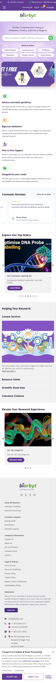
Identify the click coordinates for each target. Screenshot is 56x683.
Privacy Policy (10, 574)
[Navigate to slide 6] (33, 296)
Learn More (15, 288)
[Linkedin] (21, 495)
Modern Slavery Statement (16, 581)
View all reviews (44, 194)
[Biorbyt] (28, 16)
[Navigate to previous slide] (6, 74)
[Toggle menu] (4, 7)
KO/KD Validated (10, 50)
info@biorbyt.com (15, 619)
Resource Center (11, 379)
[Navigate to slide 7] (35, 296)
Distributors (9, 525)
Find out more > (9, 371)
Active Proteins (46, 55)
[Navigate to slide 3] (25, 296)
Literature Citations (13, 396)
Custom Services (11, 316)
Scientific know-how (13, 511)
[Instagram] (34, 495)
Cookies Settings (48, 677)
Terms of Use (10, 566)
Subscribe (11, 610)
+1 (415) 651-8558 (18, 632)
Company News (11, 551)
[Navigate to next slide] (50, 74)
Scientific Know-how (13, 387)
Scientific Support (12, 529)
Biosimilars (10, 55)
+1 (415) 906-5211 (18, 624)
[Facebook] (30, 495)
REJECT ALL (33, 677)
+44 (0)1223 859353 (19, 627)
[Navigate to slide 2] (22, 296)
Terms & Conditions (13, 569)
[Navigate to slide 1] (20, 296)
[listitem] (23, 210)
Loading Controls (28, 50)
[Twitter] (25, 495)
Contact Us (9, 539)
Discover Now (16, 460)
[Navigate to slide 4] (28, 296)
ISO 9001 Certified (15, 2)
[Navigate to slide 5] (30, 296)
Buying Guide (10, 521)
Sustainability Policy (13, 585)
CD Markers (46, 50)
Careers (8, 555)
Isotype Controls (28, 55)
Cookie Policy (10, 577)
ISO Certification (11, 547)
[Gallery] (28, 74)
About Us (8, 543)
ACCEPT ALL (12, 677)
